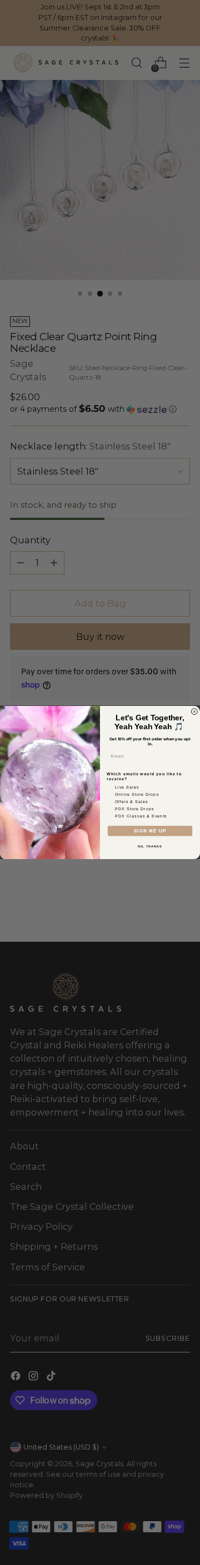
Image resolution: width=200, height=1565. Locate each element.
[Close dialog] (194, 712)
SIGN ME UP (150, 831)
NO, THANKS (150, 846)
